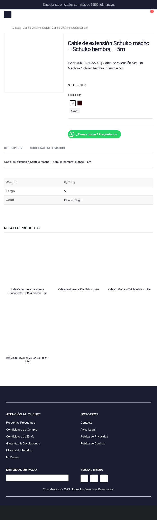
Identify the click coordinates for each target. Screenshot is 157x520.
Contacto (86, 422)
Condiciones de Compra (21, 429)
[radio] (72, 103)
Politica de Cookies (93, 443)
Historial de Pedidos (19, 450)
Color (74, 95)
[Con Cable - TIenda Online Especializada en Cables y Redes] (78, 14)
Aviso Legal (88, 429)
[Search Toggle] (140, 14)
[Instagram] (84, 478)
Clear (74, 111)
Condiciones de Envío (20, 436)
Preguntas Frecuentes (20, 422)
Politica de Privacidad (94, 436)
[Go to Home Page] (5, 28)
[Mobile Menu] (7, 14)
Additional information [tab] (47, 148)
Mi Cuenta (12, 457)
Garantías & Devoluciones (23, 443)
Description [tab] (13, 148)
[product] (27, 260)
